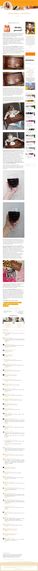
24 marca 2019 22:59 (10, 476)
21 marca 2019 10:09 (12, 394)
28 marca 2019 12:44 (11, 517)
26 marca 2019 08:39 (12, 506)
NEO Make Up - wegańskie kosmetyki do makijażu (29, 132)
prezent (9, 304)
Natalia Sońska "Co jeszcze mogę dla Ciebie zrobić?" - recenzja (8, 312)
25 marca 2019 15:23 (17, 487)
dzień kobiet (6, 302)
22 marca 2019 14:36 (11, 431)
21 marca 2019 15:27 (14, 418)
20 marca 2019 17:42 (10, 332)
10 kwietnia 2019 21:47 (11, 538)
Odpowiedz (6, 335)
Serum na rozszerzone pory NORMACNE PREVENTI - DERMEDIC (29, 151)
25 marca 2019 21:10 (13, 493)
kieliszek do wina (11, 302)
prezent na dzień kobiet (14, 304)
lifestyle (16, 302)
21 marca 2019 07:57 (14, 374)
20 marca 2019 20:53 (13, 359)
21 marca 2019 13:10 (13, 403)
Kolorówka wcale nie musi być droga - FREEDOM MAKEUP (29, 145)
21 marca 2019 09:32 (13, 388)
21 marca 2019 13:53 (10, 408)
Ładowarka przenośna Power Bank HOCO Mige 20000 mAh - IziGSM (29, 138)
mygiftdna (19, 302)
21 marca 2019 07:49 (11, 369)
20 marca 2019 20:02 (10, 354)
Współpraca (27, 53)
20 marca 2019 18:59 (11, 344)
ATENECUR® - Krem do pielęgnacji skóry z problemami (29, 157)
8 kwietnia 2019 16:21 (15, 533)
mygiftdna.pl (5, 304)
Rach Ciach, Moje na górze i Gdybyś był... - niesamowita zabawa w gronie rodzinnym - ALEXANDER (19, 312)
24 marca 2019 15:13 (9, 471)
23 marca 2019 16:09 (13, 458)
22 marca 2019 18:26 (9, 447)
